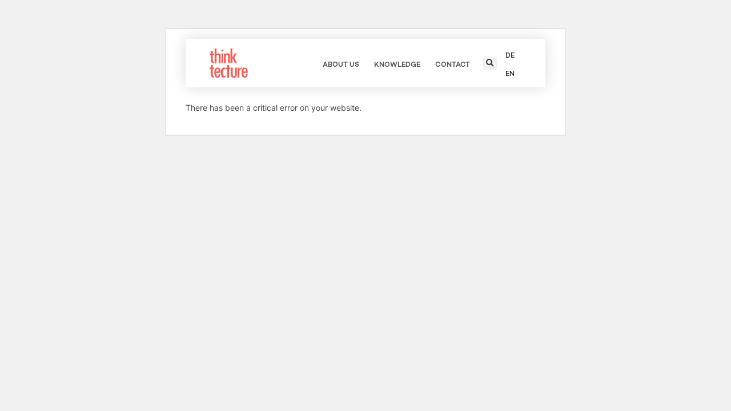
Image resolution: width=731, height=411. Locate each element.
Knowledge (397, 64)
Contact (452, 64)
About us (341, 64)
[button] (490, 63)
